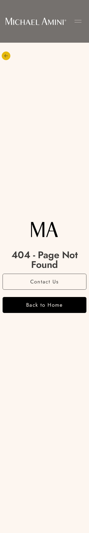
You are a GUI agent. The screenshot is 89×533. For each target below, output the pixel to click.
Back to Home (44, 305)
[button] (78, 21)
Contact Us (44, 281)
